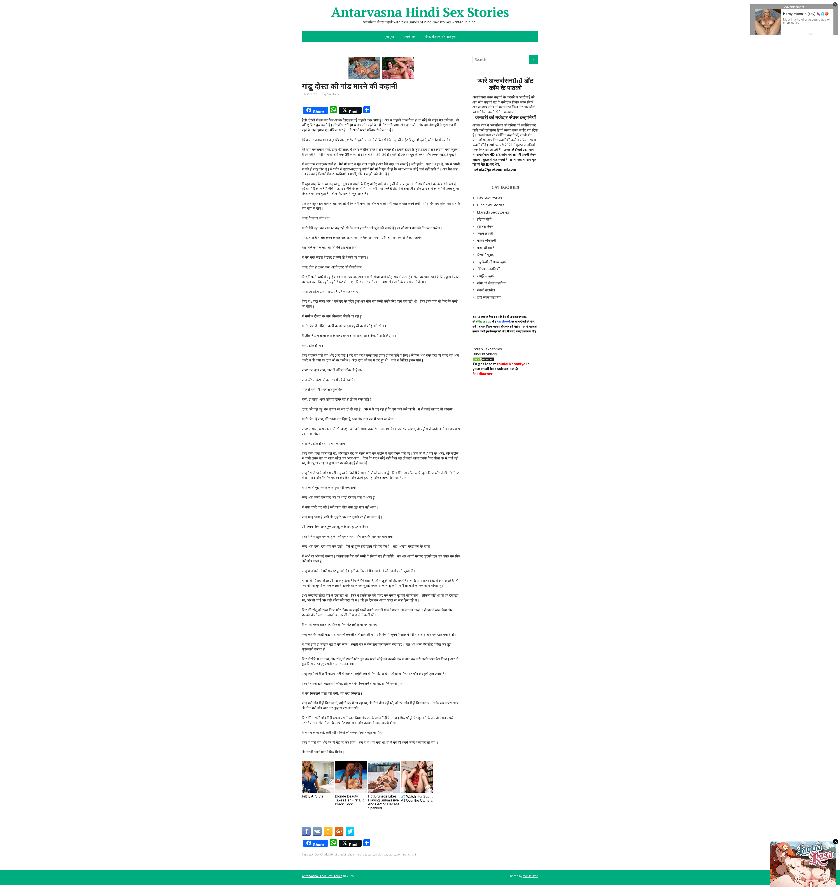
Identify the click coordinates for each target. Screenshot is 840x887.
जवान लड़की (485, 233)
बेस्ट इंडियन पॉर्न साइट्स (440, 36)
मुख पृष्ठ (389, 36)
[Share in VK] (317, 831)
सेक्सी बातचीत (486, 290)
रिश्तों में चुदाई (485, 254)
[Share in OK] (328, 831)
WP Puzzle (530, 876)
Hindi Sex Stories (490, 205)
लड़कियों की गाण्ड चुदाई (491, 261)
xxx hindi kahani (406, 854)
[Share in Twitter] (350, 831)
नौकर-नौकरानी (486, 240)
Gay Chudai (322, 854)
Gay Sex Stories (331, 94)
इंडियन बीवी (484, 219)
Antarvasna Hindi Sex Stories (420, 12)
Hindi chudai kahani (342, 854)
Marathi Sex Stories (493, 212)
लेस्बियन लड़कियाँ (488, 268)
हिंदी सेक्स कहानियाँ (489, 297)
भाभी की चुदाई (485, 247)
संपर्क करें (410, 36)
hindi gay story (365, 854)
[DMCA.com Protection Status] (483, 358)
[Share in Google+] (339, 831)
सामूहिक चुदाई (485, 275)
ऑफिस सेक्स (485, 226)
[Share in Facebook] (306, 831)
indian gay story (385, 854)
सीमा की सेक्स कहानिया (491, 283)
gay (311, 854)
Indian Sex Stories (487, 349)
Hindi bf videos (484, 354)
